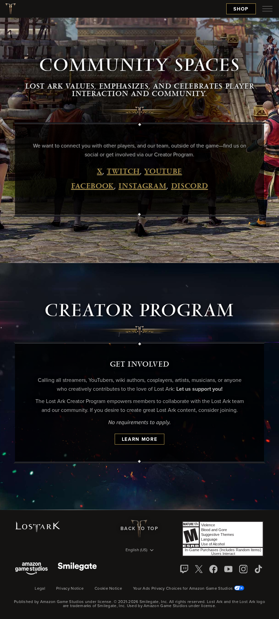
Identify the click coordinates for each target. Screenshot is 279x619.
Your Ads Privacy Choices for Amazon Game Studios (183, 589)
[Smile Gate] (77, 569)
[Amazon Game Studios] (31, 569)
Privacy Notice (70, 589)
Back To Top (139, 528)
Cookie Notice (108, 589)
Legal (40, 589)
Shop (241, 9)
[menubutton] (267, 8)
